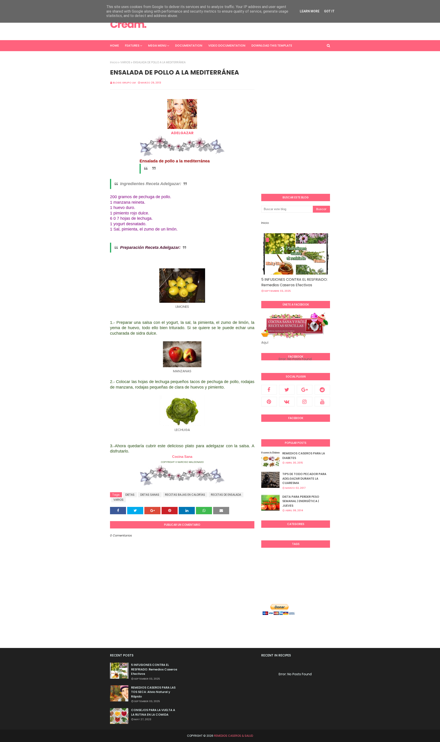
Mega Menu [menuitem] (157, 45)
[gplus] (304, 390)
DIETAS (130, 495)
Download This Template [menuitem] (271, 45)
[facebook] (269, 390)
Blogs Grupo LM (124, 82)
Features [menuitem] (132, 45)
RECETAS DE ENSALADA (226, 495)
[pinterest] (269, 401)
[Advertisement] (246, 24)
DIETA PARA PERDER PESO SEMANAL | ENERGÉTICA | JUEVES (300, 501)
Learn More (309, 11)
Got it (329, 11)
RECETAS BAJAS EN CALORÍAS (185, 495)
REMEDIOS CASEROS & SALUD (233, 736)
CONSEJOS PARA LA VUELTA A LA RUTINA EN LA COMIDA (153, 712)
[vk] (287, 401)
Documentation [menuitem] (188, 45)
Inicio (114, 62)
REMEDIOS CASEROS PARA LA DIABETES (303, 455)
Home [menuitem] (114, 45)
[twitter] (287, 390)
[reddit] (322, 390)
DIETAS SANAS (149, 495)
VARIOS (125, 62)
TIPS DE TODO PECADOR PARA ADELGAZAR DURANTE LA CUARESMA (304, 478)
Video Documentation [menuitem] (226, 45)
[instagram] (304, 401)
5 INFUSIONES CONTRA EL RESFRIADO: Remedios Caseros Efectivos (294, 282)
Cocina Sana (182, 457)
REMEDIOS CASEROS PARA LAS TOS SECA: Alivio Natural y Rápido (153, 692)
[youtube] (322, 401)
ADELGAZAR (182, 133)
